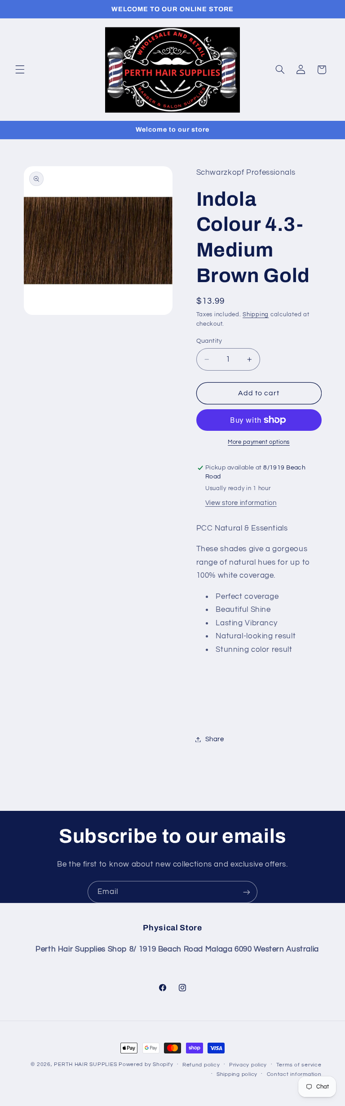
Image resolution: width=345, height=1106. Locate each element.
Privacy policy (248, 1064)
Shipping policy (237, 1074)
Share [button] (214, 739)
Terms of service (299, 1064)
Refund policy (201, 1064)
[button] (19, 69)
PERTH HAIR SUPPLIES (85, 1064)
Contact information (294, 1074)
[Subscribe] (246, 892)
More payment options (259, 442)
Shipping (256, 315)
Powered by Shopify (146, 1064)
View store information (241, 503)
